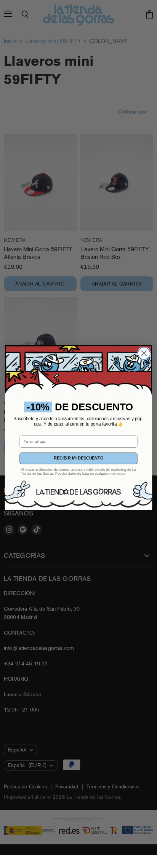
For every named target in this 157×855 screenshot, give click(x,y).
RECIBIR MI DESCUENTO (78, 458)
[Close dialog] (144, 353)
